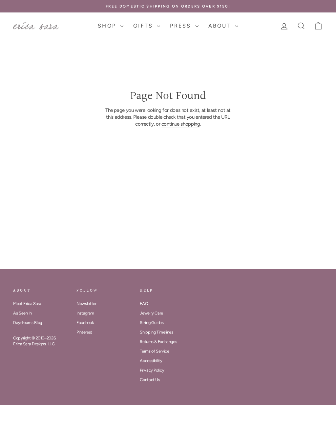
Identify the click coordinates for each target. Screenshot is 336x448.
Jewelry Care (151, 313)
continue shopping (180, 124)
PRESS (181, 26)
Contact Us (150, 379)
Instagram (85, 313)
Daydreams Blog (27, 322)
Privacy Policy (152, 370)
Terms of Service (154, 351)
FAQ (144, 303)
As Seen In (22, 313)
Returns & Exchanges (158, 341)
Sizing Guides (151, 322)
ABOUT (220, 26)
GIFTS (144, 26)
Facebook (85, 322)
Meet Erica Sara (27, 303)
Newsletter (86, 303)
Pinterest (84, 332)
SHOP (108, 26)
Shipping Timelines (156, 332)
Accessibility (151, 360)
